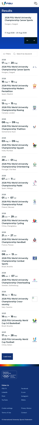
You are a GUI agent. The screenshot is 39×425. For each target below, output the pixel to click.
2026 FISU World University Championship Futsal (15, 203)
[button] (27, 40)
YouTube (5, 400)
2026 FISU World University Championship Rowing (15, 109)
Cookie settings (7, 408)
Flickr (3, 396)
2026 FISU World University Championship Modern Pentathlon (15, 88)
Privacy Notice (26, 408)
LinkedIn (4, 392)
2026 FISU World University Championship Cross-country (15, 301)
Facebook (24, 388)
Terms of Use (6, 413)
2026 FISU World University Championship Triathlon (15, 127)
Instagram (24, 396)
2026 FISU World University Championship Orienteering (15, 165)
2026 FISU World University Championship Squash (15, 146)
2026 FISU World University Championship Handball (15, 241)
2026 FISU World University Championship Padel (15, 184)
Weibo (23, 400)
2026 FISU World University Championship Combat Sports (15, 260)
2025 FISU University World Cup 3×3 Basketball (15, 322)
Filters (8, 54)
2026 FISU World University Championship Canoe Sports (16, 68)
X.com (23, 392)
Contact (24, 413)
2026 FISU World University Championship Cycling (15, 222)
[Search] (14, 54)
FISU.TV (4, 388)
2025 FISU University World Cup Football (15, 341)
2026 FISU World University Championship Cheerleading (16, 281)
